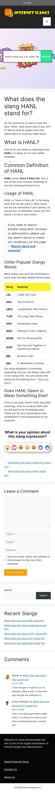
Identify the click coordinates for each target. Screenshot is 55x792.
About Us (9, 777)
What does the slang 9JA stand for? (24, 638)
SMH (9, 323)
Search (8, 590)
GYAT (9, 347)
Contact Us (10, 769)
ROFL (9, 331)
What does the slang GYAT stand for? (25, 633)
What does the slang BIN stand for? (24, 620)
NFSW (10, 338)
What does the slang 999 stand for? (24, 643)
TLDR (9, 316)
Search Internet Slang (16, 761)
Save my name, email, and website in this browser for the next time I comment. (28, 560)
